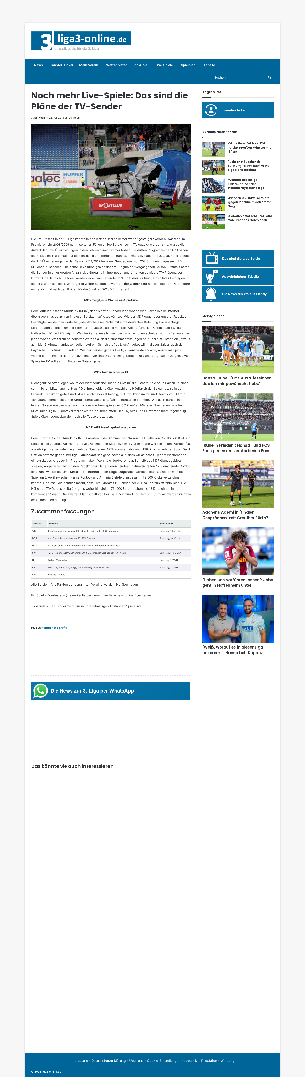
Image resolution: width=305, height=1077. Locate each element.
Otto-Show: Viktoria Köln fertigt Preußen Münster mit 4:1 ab (249, 147)
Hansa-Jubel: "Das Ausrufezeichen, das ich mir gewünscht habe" (237, 381)
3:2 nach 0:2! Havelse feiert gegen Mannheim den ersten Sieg (250, 202)
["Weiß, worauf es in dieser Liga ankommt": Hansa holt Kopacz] (238, 619)
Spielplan (188, 65)
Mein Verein (88, 65)
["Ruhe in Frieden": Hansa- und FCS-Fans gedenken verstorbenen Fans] (238, 417)
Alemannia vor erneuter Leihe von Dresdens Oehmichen (250, 218)
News (38, 65)
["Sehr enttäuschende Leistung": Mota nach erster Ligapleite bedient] (213, 167)
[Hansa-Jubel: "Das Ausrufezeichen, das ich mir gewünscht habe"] (238, 350)
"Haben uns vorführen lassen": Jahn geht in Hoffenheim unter (237, 582)
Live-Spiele (164, 65)
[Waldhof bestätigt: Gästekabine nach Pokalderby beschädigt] (213, 185)
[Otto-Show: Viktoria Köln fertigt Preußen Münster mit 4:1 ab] (213, 149)
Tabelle (209, 65)
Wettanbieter (116, 65)
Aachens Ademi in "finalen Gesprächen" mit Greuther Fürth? (235, 515)
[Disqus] (111, 989)
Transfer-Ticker (61, 65)
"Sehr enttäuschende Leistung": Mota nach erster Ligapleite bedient (249, 166)
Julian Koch (38, 117)
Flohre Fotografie (54, 628)
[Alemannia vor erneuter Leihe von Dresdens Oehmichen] (213, 222)
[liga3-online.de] (81, 40)
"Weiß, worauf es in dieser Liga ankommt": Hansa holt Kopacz (232, 650)
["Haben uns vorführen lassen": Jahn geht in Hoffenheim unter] (238, 551)
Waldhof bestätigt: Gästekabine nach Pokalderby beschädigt (246, 184)
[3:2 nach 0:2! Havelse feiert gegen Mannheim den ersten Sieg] (213, 203)
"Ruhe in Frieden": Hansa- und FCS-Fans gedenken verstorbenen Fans (237, 448)
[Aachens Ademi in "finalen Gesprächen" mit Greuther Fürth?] (238, 484)
